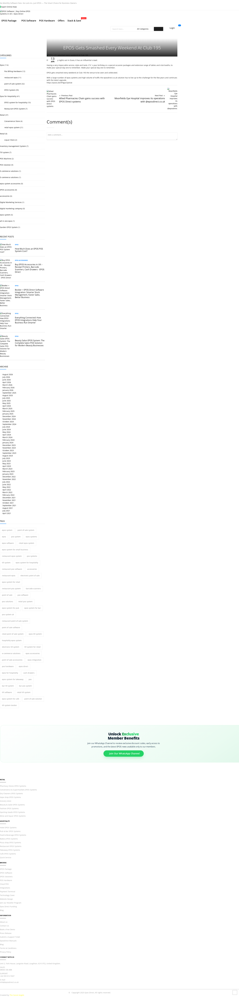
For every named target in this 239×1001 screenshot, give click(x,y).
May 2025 (6, 403)
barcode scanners (33, 588)
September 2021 (9, 505)
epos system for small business (15, 549)
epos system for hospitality (27, 562)
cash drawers (28, 673)
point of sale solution (33, 699)
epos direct (23, 666)
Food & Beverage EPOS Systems (13, 835)
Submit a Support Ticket (10, 937)
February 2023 (8, 471)
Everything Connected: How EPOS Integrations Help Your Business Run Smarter (28, 320)
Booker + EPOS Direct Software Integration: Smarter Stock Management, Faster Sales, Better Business (29, 293)
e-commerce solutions (11, 653)
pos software (23, 595)
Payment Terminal (7, 891)
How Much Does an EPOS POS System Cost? (29, 250)
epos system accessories (10, 183)
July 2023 (6, 458)
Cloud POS (4, 884)
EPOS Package (6, 869)
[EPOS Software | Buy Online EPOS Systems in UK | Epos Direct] (89, 12)
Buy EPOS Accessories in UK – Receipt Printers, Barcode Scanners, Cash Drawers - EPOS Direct (29, 268)
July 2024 (6, 427)
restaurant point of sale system (15, 621)
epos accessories (33, 653)
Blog (2, 910)
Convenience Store (12, 121)
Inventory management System (13, 146)
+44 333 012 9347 (7, 976)
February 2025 (8, 411)
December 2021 (9, 497)
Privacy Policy (5, 952)
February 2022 (8, 495)
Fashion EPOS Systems (9, 808)
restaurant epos (11, 77)
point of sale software (11, 627)
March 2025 (7, 408)
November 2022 (9, 479)
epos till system (35, 634)
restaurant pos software (12, 569)
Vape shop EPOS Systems (10, 797)
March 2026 (7, 385)
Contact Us (4, 926)
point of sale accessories (12, 660)
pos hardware (8, 666)
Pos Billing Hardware (13, 71)
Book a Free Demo (7, 929)
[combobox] (124, 29)
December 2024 (9, 416)
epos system (5, 215)
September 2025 (9, 393)
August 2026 (7, 374)
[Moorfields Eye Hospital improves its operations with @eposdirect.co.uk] (172, 108)
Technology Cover (7, 895)
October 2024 (8, 421)
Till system (4, 152)
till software (7, 692)
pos (30, 679)
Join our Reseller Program (10, 903)
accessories (5, 196)
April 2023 (6, 466)
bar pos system (25, 686)
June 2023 (6, 461)
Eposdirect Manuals (8, 940)
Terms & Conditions (8, 948)
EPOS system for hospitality (15, 102)
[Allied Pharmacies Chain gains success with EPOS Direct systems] (52, 106)
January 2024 (7, 442)
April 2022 (6, 490)
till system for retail (32, 647)
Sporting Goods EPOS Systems (12, 812)
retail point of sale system (13, 634)
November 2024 (9, 419)
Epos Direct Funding (8, 906)
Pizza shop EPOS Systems (10, 842)
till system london (9, 705)
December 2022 (9, 476)
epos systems (31, 536)
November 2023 (9, 448)
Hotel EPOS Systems (8, 827)
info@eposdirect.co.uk (9, 982)
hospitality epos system (12, 640)
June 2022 (6, 484)
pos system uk (8, 614)
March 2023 (7, 469)
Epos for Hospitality (8, 96)
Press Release (5, 933)
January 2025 (7, 414)
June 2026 (6, 379)
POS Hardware (6, 880)
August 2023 (7, 455)
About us (3, 922)
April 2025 (6, 406)
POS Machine (5, 158)
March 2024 (7, 437)
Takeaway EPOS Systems (10, 850)
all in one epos (6, 221)
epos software (8, 543)
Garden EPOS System (9, 227)
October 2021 (8, 503)
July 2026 (6, 377)
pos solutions (7, 601)
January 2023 (7, 474)
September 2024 (9, 424)
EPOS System (9, 90)
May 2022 (6, 487)
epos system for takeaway (12, 679)
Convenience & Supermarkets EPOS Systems (18, 790)
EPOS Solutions (6, 876)
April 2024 (6, 435)
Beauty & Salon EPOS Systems (12, 805)
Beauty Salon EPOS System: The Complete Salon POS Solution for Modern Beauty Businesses (29, 343)
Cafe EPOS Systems (8, 854)
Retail (2, 115)
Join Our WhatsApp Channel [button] (124, 754)
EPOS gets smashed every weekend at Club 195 (112, 48)
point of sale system (12, 84)
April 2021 (6, 513)
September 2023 (9, 453)
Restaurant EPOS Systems (10, 846)
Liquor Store (9, 140)
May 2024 (6, 432)
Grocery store (5, 801)
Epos (2, 65)
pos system (16, 536)
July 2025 (6, 398)
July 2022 (6, 482)
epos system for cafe (10, 699)
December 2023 (9, 445)
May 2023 (6, 463)
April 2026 (6, 382)
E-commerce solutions (9, 171)
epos (4, 536)
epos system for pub (10, 608)
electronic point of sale (30, 575)
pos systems (32, 556)
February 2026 (8, 387)
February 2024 (8, 440)
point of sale (7, 595)
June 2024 (6, 429)
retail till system (23, 692)
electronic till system (10, 647)
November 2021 (9, 500)
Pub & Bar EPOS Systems (10, 831)
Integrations (5, 888)
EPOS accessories (7, 190)
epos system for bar (32, 608)
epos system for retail (11, 582)
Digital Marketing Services (11, 202)
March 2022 (7, 492)
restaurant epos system (12, 556)
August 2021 (7, 508)
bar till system (8, 686)
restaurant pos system (11, 588)
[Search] (158, 29)
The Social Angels (17, 995)
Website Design (6, 899)
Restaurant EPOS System (14, 109)
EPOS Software (6, 873)
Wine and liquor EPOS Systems (13, 816)
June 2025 (6, 400)
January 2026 (7, 390)
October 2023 (8, 450)
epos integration (34, 660)
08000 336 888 (6, 970)
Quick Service (5, 857)
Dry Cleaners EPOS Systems (11, 793)
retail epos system (12, 127)
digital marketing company (11, 208)
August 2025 (7, 395)
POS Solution (5, 165)
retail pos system (25, 601)
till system (6, 562)
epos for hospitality (10, 673)
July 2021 (6, 510)
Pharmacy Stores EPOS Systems (13, 786)
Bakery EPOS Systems (9, 839)
